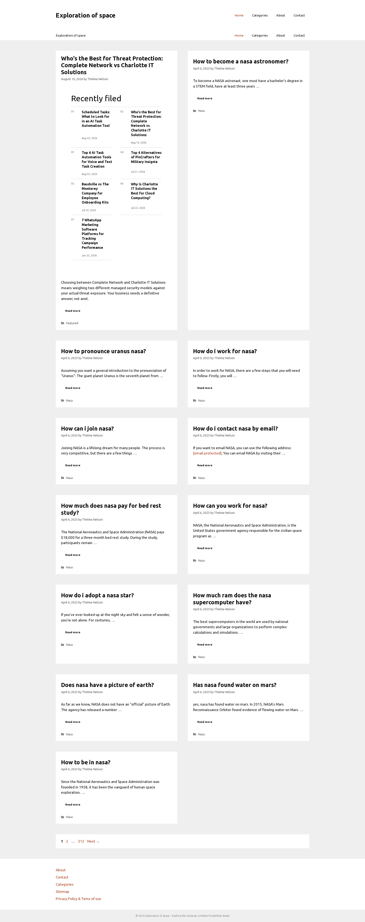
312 (81, 841)
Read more (72, 310)
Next (93, 841)
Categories (260, 15)
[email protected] (207, 453)
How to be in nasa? (85, 762)
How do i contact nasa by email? (235, 428)
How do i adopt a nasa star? (97, 595)
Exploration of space (86, 15)
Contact (299, 15)
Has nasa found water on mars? (234, 685)
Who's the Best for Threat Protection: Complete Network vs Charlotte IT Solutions (112, 65)
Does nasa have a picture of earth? (107, 685)
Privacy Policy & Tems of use (78, 899)
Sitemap (62, 891)
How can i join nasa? (87, 428)
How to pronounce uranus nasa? (103, 351)
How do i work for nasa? (225, 351)
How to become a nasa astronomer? (241, 61)
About (280, 15)
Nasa (201, 110)
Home (239, 15)
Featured (72, 323)
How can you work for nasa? (230, 505)
